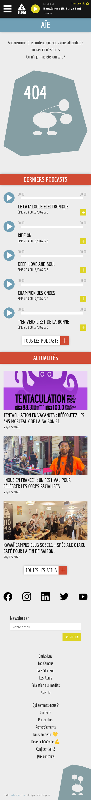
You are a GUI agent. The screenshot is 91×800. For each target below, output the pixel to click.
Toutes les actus (41, 570)
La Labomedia (18, 795)
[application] (52, 198)
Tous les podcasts (41, 341)
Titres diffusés (78, 3)
